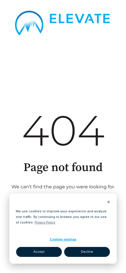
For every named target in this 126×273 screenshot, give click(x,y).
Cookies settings (63, 239)
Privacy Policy (45, 222)
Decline (87, 251)
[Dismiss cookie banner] (108, 202)
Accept (39, 251)
